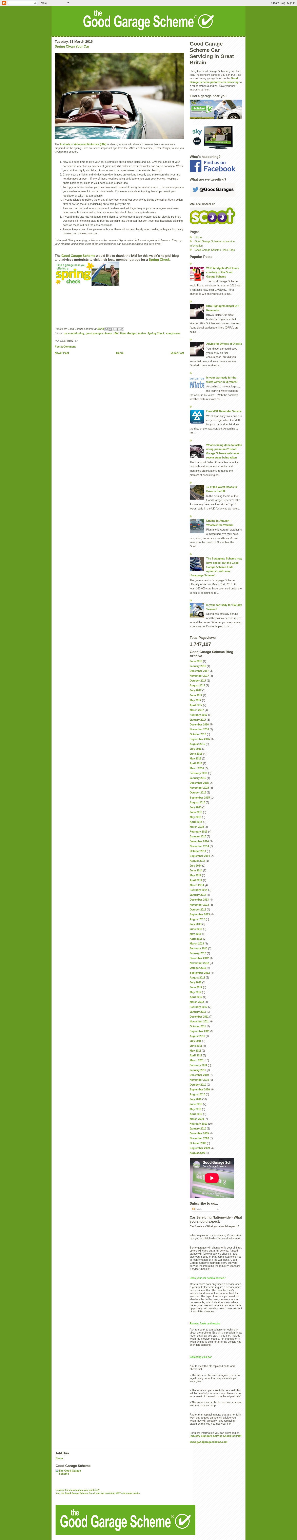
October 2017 (198, 680)
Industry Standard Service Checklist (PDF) (216, 1435)
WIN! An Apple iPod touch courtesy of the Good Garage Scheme (222, 272)
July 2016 (195, 748)
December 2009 (199, 1133)
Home (119, 352)
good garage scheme (99, 333)
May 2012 (195, 992)
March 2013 (197, 943)
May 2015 (195, 817)
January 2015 (198, 836)
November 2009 (199, 1138)
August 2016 (197, 744)
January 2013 (198, 953)
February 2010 (198, 1123)
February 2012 (198, 1006)
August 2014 (197, 860)
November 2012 (199, 963)
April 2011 (196, 1055)
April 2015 (196, 821)
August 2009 (197, 1152)
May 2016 (195, 758)
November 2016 (199, 729)
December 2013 (199, 899)
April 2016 (196, 763)
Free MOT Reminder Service (223, 411)
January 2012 (198, 1011)
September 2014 (200, 855)
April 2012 (196, 997)
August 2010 (197, 1094)
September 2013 (200, 914)
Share (59, 1458)
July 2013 (195, 924)
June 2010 (196, 1104)
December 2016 (199, 724)
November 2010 (199, 1079)
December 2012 (199, 958)
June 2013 (196, 929)
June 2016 (196, 753)
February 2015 (198, 831)
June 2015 (196, 812)
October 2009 (198, 1143)
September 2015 (200, 797)
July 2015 (195, 807)
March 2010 (197, 1118)
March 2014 (197, 885)
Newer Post (62, 352)
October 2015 (198, 792)
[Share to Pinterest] (122, 329)
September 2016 (200, 739)
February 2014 (198, 889)
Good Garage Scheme (78, 255)
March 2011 (197, 1060)
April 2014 (196, 880)
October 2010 (198, 1084)
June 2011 (196, 1045)
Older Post (177, 352)
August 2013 (197, 919)
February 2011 (198, 1065)
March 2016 (197, 768)
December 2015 (199, 782)
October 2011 (198, 1026)
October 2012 (198, 967)
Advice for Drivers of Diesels (224, 343)
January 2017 (198, 719)
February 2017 (198, 714)
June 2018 (196, 661)
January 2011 (198, 1070)
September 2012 (200, 972)
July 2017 (195, 690)
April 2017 (196, 705)
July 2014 (195, 865)
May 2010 (195, 1109)
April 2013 (196, 938)
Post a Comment (65, 346)
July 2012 (195, 982)
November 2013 (199, 904)
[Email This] (106, 329)
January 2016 (198, 778)
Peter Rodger (128, 333)
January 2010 (198, 1128)
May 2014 (195, 875)
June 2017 (196, 695)
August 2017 (197, 685)
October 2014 (198, 851)
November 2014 (199, 846)
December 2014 (199, 841)
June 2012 (196, 987)
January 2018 (198, 666)
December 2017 (199, 670)
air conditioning (74, 333)
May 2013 (195, 933)
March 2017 (197, 710)
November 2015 (199, 787)
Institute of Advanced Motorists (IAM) (83, 144)
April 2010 (196, 1114)
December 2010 (199, 1074)
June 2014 (196, 870)
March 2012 (197, 1001)
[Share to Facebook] (118, 329)
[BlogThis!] (110, 329)
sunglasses (173, 333)
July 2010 (195, 1099)
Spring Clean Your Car (72, 46)
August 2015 (197, 802)
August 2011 (197, 1036)
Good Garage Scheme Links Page (215, 249)
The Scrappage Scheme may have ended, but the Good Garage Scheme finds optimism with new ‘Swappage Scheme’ (216, 567)
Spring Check (159, 259)
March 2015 (197, 826)
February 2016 (198, 773)
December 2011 (199, 1016)
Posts (198, 1209)
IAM (116, 333)
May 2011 (195, 1050)
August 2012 (197, 977)
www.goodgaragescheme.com (208, 1441)
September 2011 (200, 1031)
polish (142, 333)
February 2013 (198, 948)
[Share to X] (114, 329)
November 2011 (199, 1021)
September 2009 (200, 1148)
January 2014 (198, 894)
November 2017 (199, 675)
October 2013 (198, 909)
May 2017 (195, 700)
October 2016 (198, 734)
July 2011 (195, 1040)
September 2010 (200, 1089)
